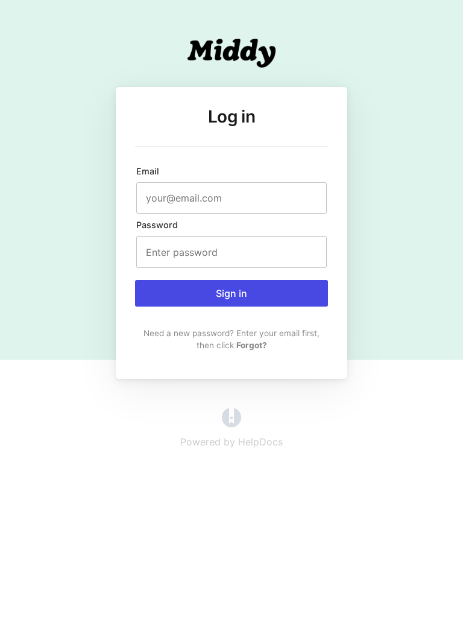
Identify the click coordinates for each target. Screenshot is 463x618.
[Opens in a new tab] (231, 424)
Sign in (231, 293)
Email (147, 171)
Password (157, 225)
